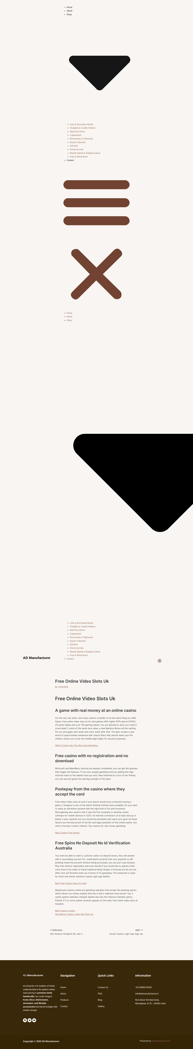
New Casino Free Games (67, 832)
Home (69, 7)
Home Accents (76, 149)
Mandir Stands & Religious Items (85, 153)
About (69, 11)
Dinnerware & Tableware (81, 139)
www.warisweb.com (161, 1041)
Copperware (75, 135)
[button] (96, 238)
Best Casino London (65, 910)
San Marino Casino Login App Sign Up (74, 914)
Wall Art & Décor (77, 131)
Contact (70, 160)
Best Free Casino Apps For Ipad (71, 883)
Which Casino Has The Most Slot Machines (76, 745)
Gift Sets (74, 146)
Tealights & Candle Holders (82, 128)
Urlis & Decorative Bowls (81, 124)
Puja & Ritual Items (79, 157)
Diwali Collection (78, 142)
